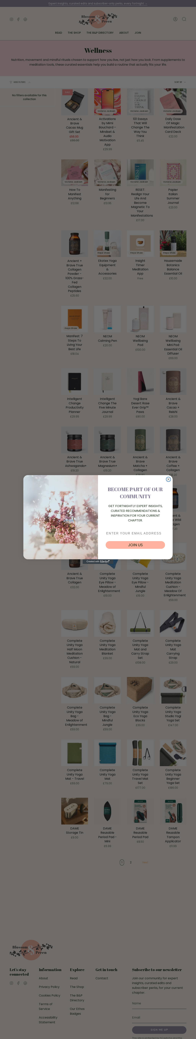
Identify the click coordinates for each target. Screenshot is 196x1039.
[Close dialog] (168, 479)
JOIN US (135, 545)
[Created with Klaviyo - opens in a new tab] (98, 561)
